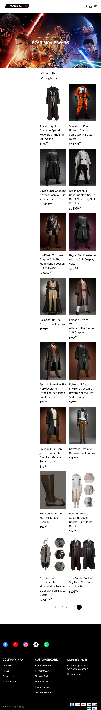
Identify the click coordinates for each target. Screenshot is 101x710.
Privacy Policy (42, 687)
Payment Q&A (42, 671)
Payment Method (43, 665)
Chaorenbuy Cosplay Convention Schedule (77, 667)
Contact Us (8, 676)
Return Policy (41, 681)
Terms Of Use (9, 681)
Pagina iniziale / (43, 37)
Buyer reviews (74, 674)
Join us (6, 671)
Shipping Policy (42, 676)
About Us (7, 665)
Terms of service (43, 692)
